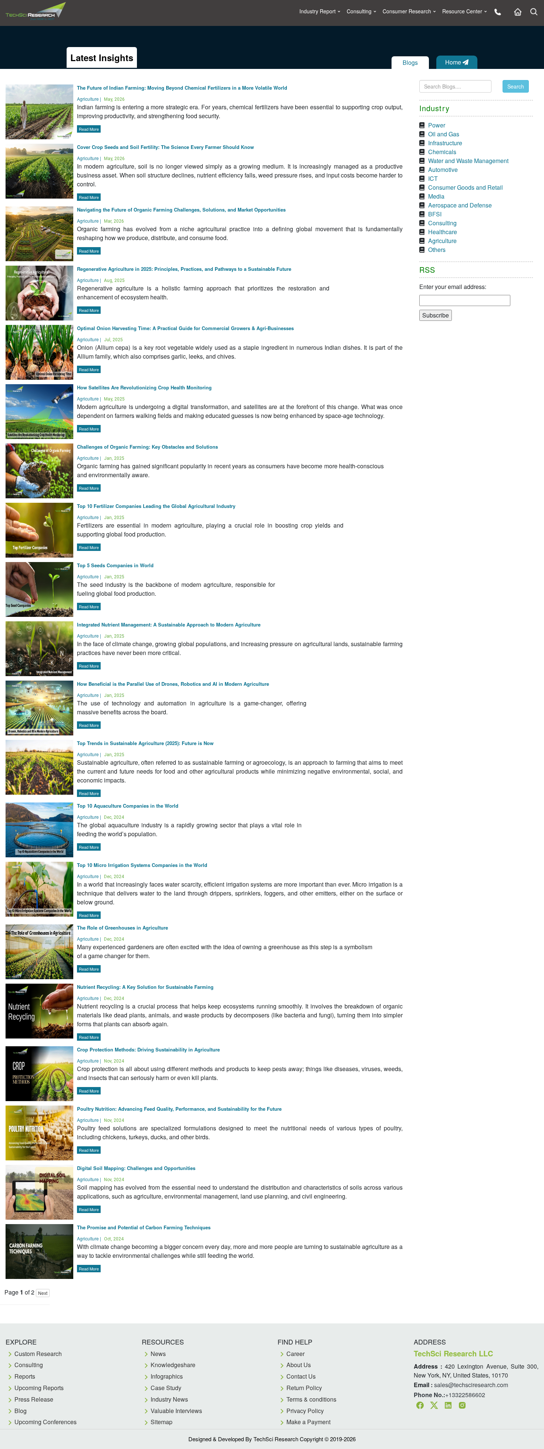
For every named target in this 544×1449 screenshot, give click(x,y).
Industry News (169, 1399)
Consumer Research (407, 11)
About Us (298, 1364)
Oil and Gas (443, 134)
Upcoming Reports (39, 1387)
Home (454, 62)
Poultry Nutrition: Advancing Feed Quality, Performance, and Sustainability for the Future (179, 1108)
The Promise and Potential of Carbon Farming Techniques (144, 1227)
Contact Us (301, 1376)
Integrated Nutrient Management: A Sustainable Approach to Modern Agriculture (169, 624)
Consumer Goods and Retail (465, 187)
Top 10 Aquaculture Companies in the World (127, 805)
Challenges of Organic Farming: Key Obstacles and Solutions (147, 446)
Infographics (167, 1376)
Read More (89, 129)
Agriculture (442, 240)
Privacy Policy (305, 1410)
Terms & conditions (311, 1399)
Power (436, 125)
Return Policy (304, 1387)
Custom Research (38, 1353)
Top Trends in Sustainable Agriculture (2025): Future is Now (145, 743)
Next (42, 1293)
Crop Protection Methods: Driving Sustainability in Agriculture (148, 1049)
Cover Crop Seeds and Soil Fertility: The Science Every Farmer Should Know (165, 146)
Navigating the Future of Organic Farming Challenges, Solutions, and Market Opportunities (181, 209)
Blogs (410, 62)
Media (436, 196)
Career (295, 1353)
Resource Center (462, 11)
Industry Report (317, 11)
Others (437, 249)
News (158, 1353)
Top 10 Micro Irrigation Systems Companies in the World (142, 864)
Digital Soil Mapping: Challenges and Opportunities (136, 1168)
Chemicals (442, 151)
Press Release (33, 1399)
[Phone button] (496, 11)
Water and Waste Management (468, 160)
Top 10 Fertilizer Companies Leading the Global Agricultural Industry (156, 505)
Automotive (443, 169)
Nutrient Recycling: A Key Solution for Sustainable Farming (145, 986)
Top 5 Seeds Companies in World (115, 565)
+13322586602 (465, 1394)
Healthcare (442, 231)
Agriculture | (101, 99)
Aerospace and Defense (460, 205)
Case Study (166, 1387)
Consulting (359, 11)
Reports (24, 1376)
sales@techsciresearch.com (471, 1384)
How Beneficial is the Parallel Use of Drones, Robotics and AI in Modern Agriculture (173, 683)
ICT (433, 178)
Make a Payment (308, 1422)
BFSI (434, 214)
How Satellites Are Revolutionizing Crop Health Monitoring (144, 387)
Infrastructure (445, 143)
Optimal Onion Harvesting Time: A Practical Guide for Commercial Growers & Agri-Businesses (185, 328)
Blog (20, 1410)
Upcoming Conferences (45, 1422)
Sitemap (161, 1422)
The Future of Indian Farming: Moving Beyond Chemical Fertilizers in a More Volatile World (182, 87)
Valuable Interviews (176, 1410)
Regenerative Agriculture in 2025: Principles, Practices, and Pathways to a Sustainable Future (184, 268)
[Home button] (516, 11)
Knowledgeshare (173, 1364)
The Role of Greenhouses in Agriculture (122, 927)
